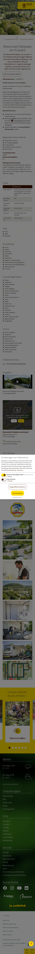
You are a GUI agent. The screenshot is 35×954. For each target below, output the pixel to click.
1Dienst (9, 476)
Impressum (20, 470)
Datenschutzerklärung (10, 470)
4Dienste (10, 481)
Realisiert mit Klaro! (17, 497)
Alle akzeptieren (17, 493)
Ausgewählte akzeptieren (17, 487)
